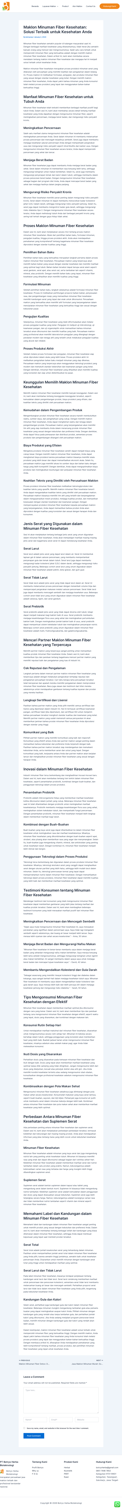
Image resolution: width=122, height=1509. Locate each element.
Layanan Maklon (49, 6)
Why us (35, 1471)
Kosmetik (68, 1471)
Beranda (35, 6)
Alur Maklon (77, 6)
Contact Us (90, 6)
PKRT (66, 1474)
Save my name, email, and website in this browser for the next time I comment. (58, 1428)
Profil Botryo (37, 1467)
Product (65, 6)
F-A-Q (35, 1474)
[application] (57, 6)
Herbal (67, 1467)
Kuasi (66, 1477)
